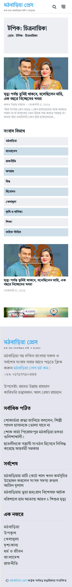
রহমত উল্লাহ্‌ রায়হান (14, 104)
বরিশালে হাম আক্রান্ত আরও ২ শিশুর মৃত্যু (35, 499)
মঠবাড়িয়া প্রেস (18, 580)
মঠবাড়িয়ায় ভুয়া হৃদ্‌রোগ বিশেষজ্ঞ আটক (34, 492)
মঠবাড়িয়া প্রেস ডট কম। (31, 368)
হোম (10, 35)
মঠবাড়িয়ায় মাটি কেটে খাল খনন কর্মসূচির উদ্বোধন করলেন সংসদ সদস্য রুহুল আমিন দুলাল (35, 481)
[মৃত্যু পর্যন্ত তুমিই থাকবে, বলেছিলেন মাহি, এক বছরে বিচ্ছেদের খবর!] (36, 73)
